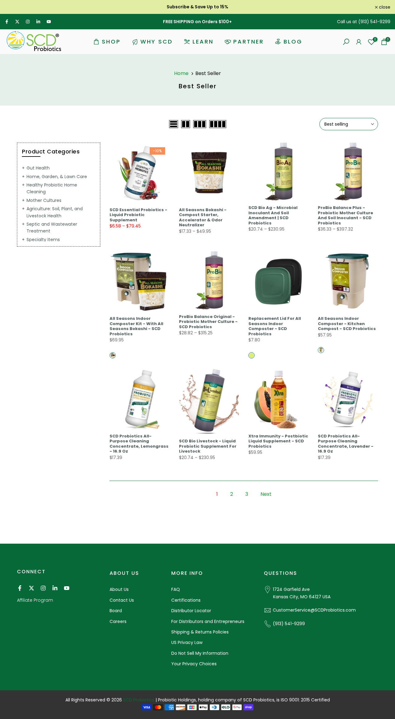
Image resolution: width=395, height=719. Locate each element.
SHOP (111, 41)
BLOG (293, 41)
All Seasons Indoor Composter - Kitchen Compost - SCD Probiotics (347, 324)
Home (181, 73)
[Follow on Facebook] (7, 21)
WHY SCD (156, 41)
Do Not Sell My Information (199, 653)
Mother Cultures (44, 200)
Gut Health (38, 168)
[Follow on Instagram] (28, 21)
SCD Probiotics (138, 700)
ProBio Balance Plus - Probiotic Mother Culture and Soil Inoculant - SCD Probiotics (345, 215)
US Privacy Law (186, 642)
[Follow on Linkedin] (38, 21)
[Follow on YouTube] (49, 21)
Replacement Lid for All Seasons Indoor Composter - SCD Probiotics (274, 326)
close (13, 7)
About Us (119, 589)
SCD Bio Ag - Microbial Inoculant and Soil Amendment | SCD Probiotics (272, 215)
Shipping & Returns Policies (200, 632)
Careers (118, 621)
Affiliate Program (35, 600)
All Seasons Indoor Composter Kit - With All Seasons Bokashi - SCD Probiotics (136, 326)
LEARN (203, 41)
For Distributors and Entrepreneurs (207, 621)
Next (266, 494)
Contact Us (122, 600)
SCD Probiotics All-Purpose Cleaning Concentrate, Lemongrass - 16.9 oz (139, 443)
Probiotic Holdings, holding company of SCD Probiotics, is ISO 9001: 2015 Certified (244, 700)
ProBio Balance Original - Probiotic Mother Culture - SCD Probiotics (208, 322)
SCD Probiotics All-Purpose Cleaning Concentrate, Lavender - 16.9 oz (345, 443)
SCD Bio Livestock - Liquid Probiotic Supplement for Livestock (207, 446)
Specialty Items (43, 239)
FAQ (175, 589)
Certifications (186, 600)
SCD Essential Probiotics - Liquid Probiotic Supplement (138, 215)
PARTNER (248, 41)
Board (116, 611)
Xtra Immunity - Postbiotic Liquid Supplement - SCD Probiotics (278, 441)
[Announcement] (197, 6)
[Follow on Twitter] (17, 21)
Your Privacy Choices (194, 664)
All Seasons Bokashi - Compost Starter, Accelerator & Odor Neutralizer (203, 217)
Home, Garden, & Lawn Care (57, 176)
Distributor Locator (191, 611)
